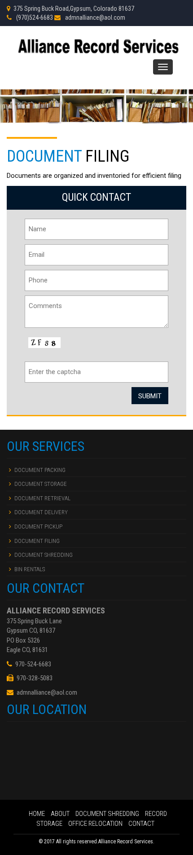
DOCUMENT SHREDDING (107, 814)
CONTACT (141, 824)
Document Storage (40, 483)
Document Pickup (38, 526)
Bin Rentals (29, 569)
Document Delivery (41, 512)
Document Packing (40, 470)
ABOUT (61, 814)
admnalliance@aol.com (95, 17)
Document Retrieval (42, 498)
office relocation (96, 824)
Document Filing (37, 541)
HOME (37, 814)
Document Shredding (43, 554)
